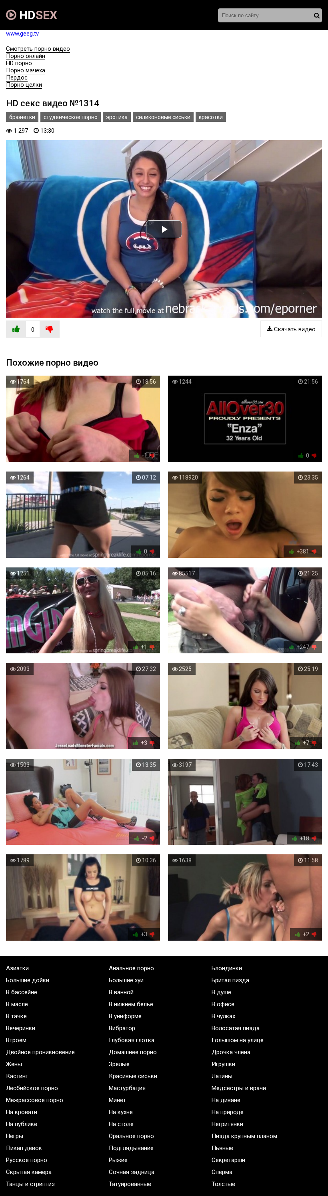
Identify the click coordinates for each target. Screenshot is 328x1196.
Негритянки (227, 1124)
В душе (221, 992)
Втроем (16, 1040)
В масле (17, 1004)
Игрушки (223, 1064)
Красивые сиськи (133, 1076)
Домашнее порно (133, 1052)
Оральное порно (131, 1136)
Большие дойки (27, 980)
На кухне (121, 1112)
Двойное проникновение (40, 1052)
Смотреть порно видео (38, 48)
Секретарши (228, 1160)
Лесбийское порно (32, 1088)
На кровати (21, 1112)
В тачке (16, 1016)
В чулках (223, 1016)
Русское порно (26, 1160)
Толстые (223, 1184)
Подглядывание (131, 1148)
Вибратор (122, 1028)
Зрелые (119, 1064)
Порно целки (24, 84)
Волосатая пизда (236, 1028)
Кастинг (17, 1076)
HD (36, 15)
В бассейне (21, 992)
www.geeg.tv (22, 33)
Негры (14, 1136)
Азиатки (17, 968)
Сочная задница (131, 1172)
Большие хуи (126, 980)
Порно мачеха (25, 70)
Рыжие (118, 1160)
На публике (21, 1124)
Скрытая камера (29, 1172)
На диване (226, 1100)
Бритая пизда (230, 980)
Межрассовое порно (34, 1100)
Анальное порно (131, 968)
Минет (117, 1100)
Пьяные (222, 1148)
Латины (222, 1076)
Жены (14, 1064)
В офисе (223, 1004)
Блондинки (227, 968)
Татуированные (130, 1184)
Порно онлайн (25, 56)
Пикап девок (24, 1148)
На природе (228, 1112)
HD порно (19, 63)
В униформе (125, 1016)
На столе (121, 1124)
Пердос (17, 77)
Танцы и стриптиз (30, 1184)
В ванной (121, 992)
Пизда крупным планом (244, 1136)
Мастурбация (127, 1088)
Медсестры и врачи (239, 1088)
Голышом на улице (238, 1040)
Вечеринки (20, 1028)
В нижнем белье (131, 1004)
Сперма (222, 1172)
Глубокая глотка (131, 1040)
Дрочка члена (231, 1052)
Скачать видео (294, 329)
